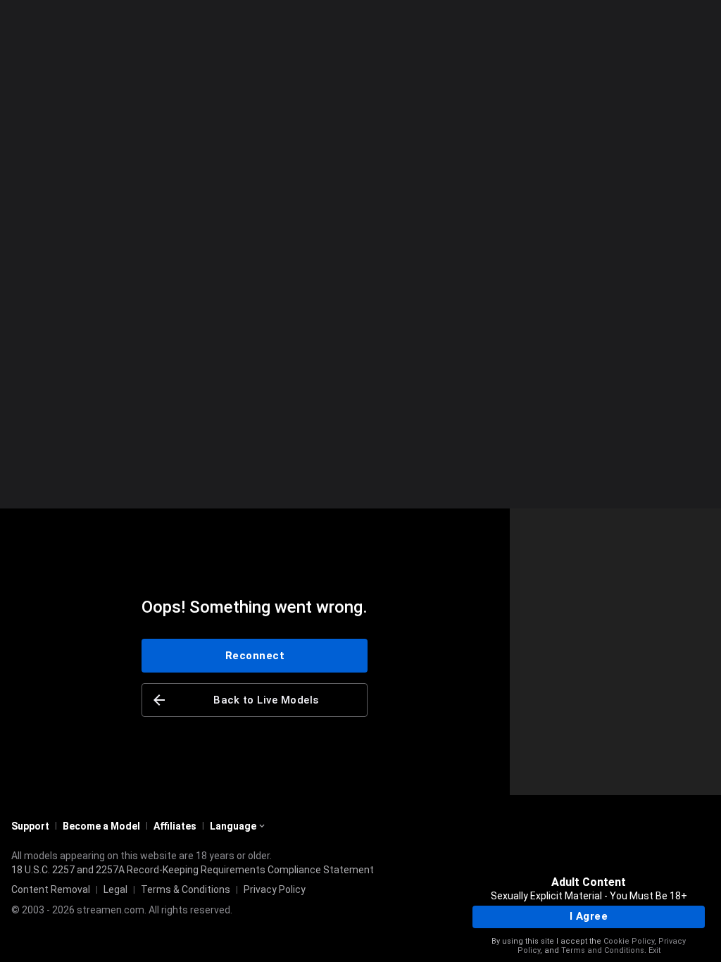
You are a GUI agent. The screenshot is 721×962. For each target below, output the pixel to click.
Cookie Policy (628, 941)
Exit (654, 950)
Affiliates (174, 826)
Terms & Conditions (185, 889)
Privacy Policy (275, 889)
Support (30, 826)
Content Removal (50, 889)
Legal (115, 889)
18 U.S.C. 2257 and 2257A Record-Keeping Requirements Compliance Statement (192, 869)
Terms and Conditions (602, 950)
